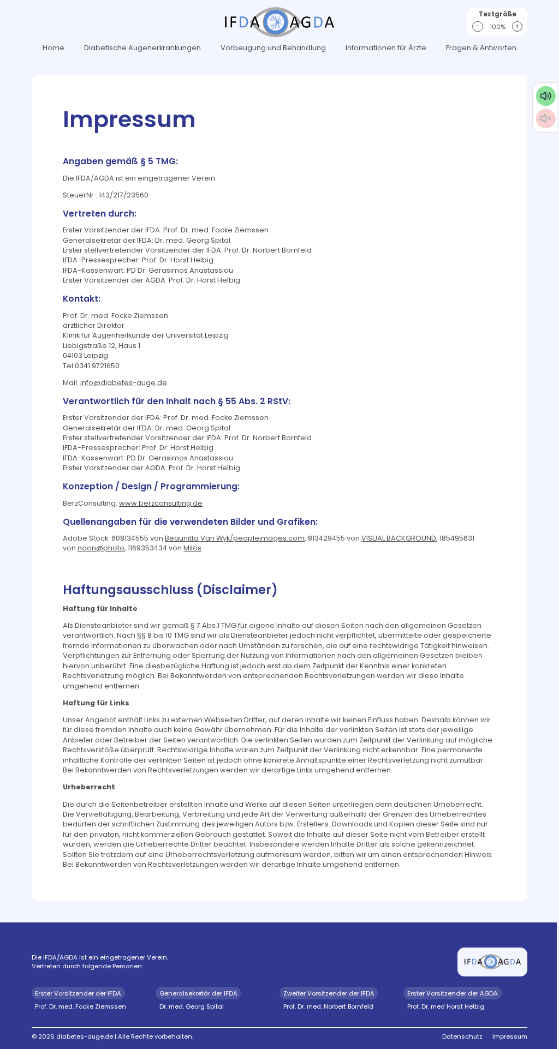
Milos (192, 548)
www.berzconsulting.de (161, 503)
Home (53, 47)
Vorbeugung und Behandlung (273, 47)
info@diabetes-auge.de (123, 382)
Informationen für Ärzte (386, 47)
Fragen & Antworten (481, 47)
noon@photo (101, 548)
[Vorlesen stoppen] (545, 118)
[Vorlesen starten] (545, 95)
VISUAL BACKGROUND (398, 538)
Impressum (509, 1036)
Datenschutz (462, 1036)
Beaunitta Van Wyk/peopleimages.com (235, 538)
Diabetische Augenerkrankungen (142, 47)
